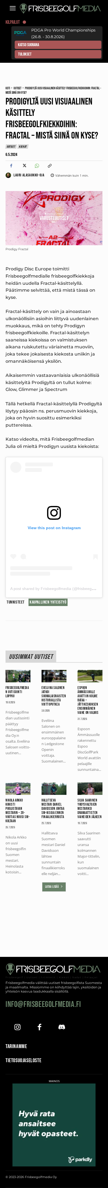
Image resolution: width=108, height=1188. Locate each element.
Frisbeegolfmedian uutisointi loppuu (17, 692)
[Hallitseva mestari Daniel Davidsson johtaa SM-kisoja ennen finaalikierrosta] (54, 788)
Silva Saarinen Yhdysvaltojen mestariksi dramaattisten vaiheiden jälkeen (90, 808)
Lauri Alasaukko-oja (29, 175)
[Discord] (62, 1028)
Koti (8, 88)
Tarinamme (16, 1046)
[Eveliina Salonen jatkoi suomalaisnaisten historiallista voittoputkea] (54, 676)
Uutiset (17, 88)
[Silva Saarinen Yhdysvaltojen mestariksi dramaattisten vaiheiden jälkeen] (90, 788)
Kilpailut (13, 22)
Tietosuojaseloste (23, 1060)
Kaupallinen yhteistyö (48, 602)
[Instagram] (17, 1028)
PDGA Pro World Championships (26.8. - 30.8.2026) (63, 33)
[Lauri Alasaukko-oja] (9, 175)
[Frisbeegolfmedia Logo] (60, 8)
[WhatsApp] (36, 165)
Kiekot (23, 146)
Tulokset (25, 54)
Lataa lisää (52, 887)
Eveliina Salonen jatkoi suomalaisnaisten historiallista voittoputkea (54, 696)
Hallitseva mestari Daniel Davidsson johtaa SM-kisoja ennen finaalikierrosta (53, 808)
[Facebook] (11, 165)
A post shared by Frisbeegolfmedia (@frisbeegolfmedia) (59, 588)
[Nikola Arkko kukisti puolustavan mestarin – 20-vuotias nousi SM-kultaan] (18, 788)
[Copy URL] (49, 165)
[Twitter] (23, 165)
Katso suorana (28, 45)
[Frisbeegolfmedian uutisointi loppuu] (18, 676)
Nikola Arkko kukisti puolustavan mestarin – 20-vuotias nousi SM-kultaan (18, 810)
